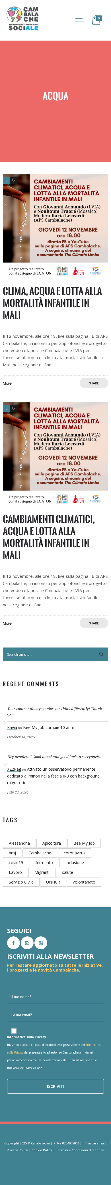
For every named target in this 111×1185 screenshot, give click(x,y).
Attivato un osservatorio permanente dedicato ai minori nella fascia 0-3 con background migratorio (53, 775)
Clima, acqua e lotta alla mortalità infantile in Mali (52, 303)
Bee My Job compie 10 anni (48, 727)
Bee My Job (84, 843)
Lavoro (15, 872)
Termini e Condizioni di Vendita (80, 1150)
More (7, 383)
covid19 (16, 862)
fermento (44, 862)
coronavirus (74, 853)
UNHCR (53, 882)
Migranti (42, 872)
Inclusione (74, 862)
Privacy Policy (17, 1150)
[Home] (23, 30)
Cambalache (39, 853)
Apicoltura (51, 843)
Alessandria (19, 843)
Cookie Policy (42, 1150)
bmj (12, 853)
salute (67, 872)
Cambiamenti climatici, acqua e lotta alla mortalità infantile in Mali (49, 537)
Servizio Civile (21, 882)
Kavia (12, 727)
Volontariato (84, 882)
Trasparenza (94, 1143)
